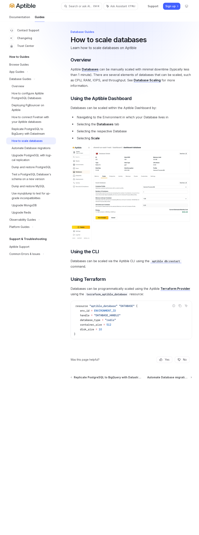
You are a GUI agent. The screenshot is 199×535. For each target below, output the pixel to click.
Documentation (19, 17)
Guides (40, 17)
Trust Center (25, 45)
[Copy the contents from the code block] (179, 305)
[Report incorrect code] (173, 305)
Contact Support (28, 30)
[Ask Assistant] (186, 305)
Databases (90, 69)
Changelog (24, 38)
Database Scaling (147, 80)
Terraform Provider (175, 289)
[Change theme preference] (186, 6)
